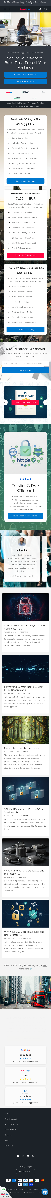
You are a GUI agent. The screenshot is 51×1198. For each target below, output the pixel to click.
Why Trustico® (11, 1119)
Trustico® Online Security (22, 1189)
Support (8, 1135)
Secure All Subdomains (25, 255)
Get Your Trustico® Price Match (25, 1039)
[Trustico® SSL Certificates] (9, 92)
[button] (4, 9)
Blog (7, 1140)
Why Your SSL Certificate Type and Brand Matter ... (24, 933)
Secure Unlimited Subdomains (26, 516)
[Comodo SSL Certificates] (17, 98)
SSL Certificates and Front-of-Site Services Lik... (23, 811)
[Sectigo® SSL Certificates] (25, 92)
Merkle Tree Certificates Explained (24, 748)
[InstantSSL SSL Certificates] (34, 98)
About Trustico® (12, 1124)
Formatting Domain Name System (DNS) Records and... (23, 688)
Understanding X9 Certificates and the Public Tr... (24, 872)
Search (8, 1114)
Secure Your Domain (25, 181)
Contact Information (28, 1193)
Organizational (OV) (25, 402)
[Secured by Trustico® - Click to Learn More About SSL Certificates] (6, 1192)
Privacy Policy (38, 1189)
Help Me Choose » (25, 82)
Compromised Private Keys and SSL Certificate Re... (25, 627)
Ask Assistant (25, 370)
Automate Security (25, 330)
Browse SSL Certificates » (25, 75)
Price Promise (10, 1130)
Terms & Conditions (12, 1193)
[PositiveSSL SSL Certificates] (42, 92)
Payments (9, 1146)
